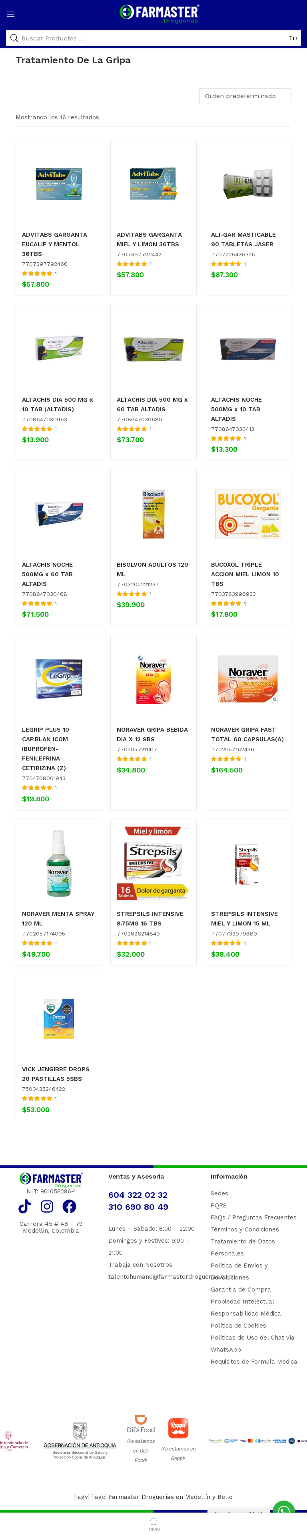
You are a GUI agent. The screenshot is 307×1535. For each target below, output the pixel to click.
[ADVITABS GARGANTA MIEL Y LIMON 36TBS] (154, 184)
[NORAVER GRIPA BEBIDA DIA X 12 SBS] (154, 679)
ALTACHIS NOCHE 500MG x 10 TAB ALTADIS (236, 409)
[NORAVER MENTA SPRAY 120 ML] (59, 864)
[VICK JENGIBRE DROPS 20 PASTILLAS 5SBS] (59, 1019)
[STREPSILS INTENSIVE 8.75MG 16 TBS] (154, 864)
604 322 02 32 (137, 1195)
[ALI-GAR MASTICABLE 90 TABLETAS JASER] (248, 184)
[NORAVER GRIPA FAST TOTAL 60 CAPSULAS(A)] (248, 679)
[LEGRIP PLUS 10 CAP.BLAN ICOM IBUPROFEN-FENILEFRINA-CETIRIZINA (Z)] (59, 679)
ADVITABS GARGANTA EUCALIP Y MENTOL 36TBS (54, 244)
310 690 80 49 (138, 1207)
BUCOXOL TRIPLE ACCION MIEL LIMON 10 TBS (245, 574)
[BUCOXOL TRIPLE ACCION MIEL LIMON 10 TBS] (248, 514)
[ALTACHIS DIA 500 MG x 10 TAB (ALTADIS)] (59, 349)
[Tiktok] (25, 1206)
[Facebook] (69, 1206)
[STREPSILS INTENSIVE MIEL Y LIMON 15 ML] (248, 864)
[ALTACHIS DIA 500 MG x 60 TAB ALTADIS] (154, 349)
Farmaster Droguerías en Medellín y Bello (171, 1497)
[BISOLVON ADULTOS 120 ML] (154, 514)
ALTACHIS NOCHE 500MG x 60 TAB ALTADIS (47, 574)
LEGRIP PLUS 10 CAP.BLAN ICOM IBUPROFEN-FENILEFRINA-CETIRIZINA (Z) (45, 749)
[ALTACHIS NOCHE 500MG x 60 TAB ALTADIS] (59, 514)
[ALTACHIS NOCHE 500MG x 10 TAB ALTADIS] (248, 349)
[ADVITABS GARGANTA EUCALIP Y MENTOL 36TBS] (59, 184)
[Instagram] (47, 1206)
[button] (246, 96)
